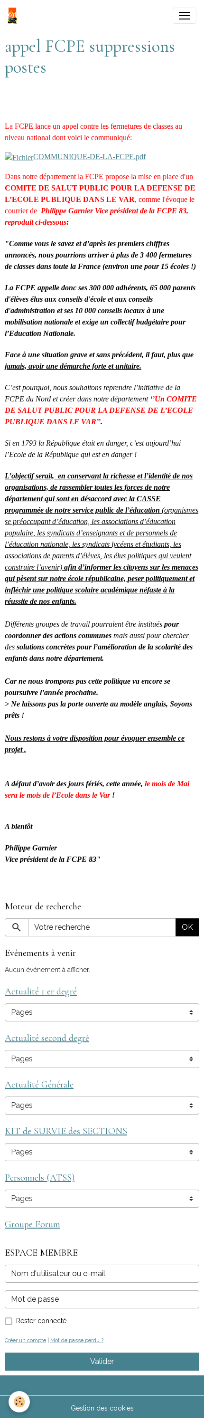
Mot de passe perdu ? (76, 1340)
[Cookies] (19, 1401)
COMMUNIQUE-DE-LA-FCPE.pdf (89, 157)
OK (187, 927)
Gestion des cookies (102, 1408)
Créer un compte (25, 1340)
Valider (102, 1361)
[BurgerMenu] (184, 16)
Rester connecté (41, 1321)
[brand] (14, 16)
